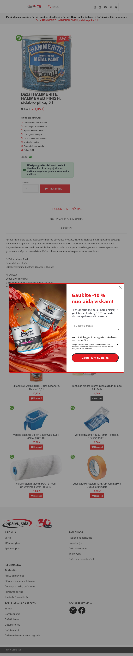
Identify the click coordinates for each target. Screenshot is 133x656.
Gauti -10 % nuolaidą (95, 358)
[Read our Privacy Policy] (117, 345)
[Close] (120, 287)
